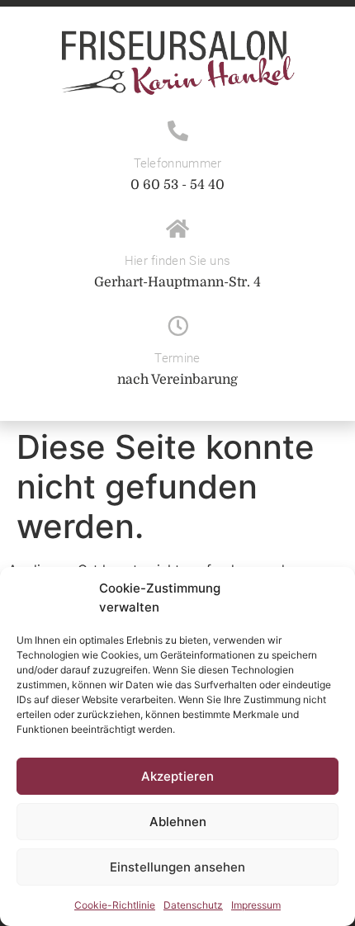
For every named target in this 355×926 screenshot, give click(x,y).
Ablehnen (177, 821)
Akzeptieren (177, 776)
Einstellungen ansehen (177, 867)
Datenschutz (193, 905)
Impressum (256, 905)
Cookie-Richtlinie (114, 905)
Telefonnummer (178, 163)
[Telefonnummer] (178, 130)
